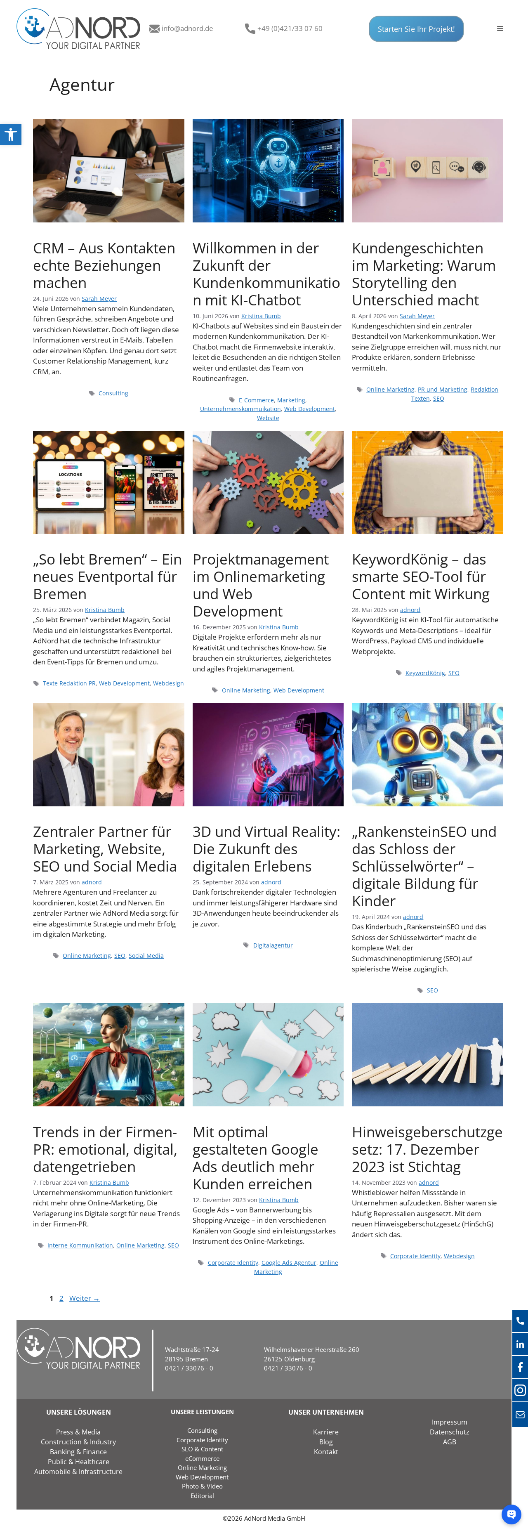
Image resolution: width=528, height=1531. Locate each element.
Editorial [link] (202, 1495)
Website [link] (268, 418)
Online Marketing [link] (390, 389)
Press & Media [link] (78, 1431)
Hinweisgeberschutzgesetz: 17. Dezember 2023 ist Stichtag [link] (427, 1149)
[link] (10, 134)
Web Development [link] (309, 409)
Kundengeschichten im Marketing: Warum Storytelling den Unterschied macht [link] (424, 274)
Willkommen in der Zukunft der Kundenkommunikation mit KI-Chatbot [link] (266, 274)
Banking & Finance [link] (78, 1451)
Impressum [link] (449, 1422)
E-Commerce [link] (256, 400)
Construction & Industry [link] (78, 1441)
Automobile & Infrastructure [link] (78, 1471)
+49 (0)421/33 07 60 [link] (290, 28)
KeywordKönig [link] (425, 673)
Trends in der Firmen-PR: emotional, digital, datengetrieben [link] (105, 1149)
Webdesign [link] (168, 683)
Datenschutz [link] (449, 1431)
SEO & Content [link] (202, 1449)
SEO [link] (438, 398)
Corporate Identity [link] (233, 1262)
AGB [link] (449, 1441)
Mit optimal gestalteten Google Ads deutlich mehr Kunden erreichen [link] (255, 1157)
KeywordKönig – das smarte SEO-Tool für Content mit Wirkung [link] (421, 576)
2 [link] (62, 1298)
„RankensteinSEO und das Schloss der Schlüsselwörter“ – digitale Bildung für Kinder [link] (424, 866)
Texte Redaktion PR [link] (69, 683)
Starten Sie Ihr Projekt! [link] (416, 29)
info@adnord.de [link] (187, 28)
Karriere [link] (326, 1431)
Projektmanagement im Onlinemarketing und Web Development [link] (261, 585)
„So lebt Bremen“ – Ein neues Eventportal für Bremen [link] (107, 576)
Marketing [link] (291, 400)
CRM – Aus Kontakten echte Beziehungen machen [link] (104, 265)
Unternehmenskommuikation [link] (240, 409)
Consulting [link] (113, 393)
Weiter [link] (84, 1298)
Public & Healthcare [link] (78, 1461)
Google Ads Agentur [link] (289, 1262)
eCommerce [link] (202, 1458)
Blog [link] (326, 1441)
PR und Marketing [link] (442, 389)
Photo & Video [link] (202, 1486)
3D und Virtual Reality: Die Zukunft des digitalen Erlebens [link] (266, 849)
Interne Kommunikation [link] (80, 1245)
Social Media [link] (146, 955)
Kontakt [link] (326, 1451)
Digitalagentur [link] (273, 945)
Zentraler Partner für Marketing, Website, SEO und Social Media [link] (105, 849)
